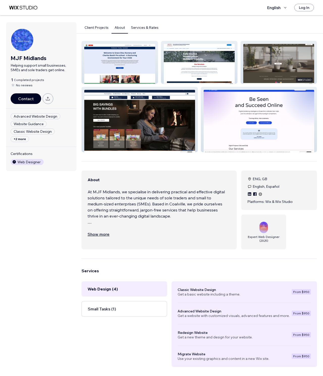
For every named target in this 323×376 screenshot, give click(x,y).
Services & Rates (144, 27)
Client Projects (97, 27)
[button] (120, 62)
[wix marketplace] (23, 8)
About (120, 27)
